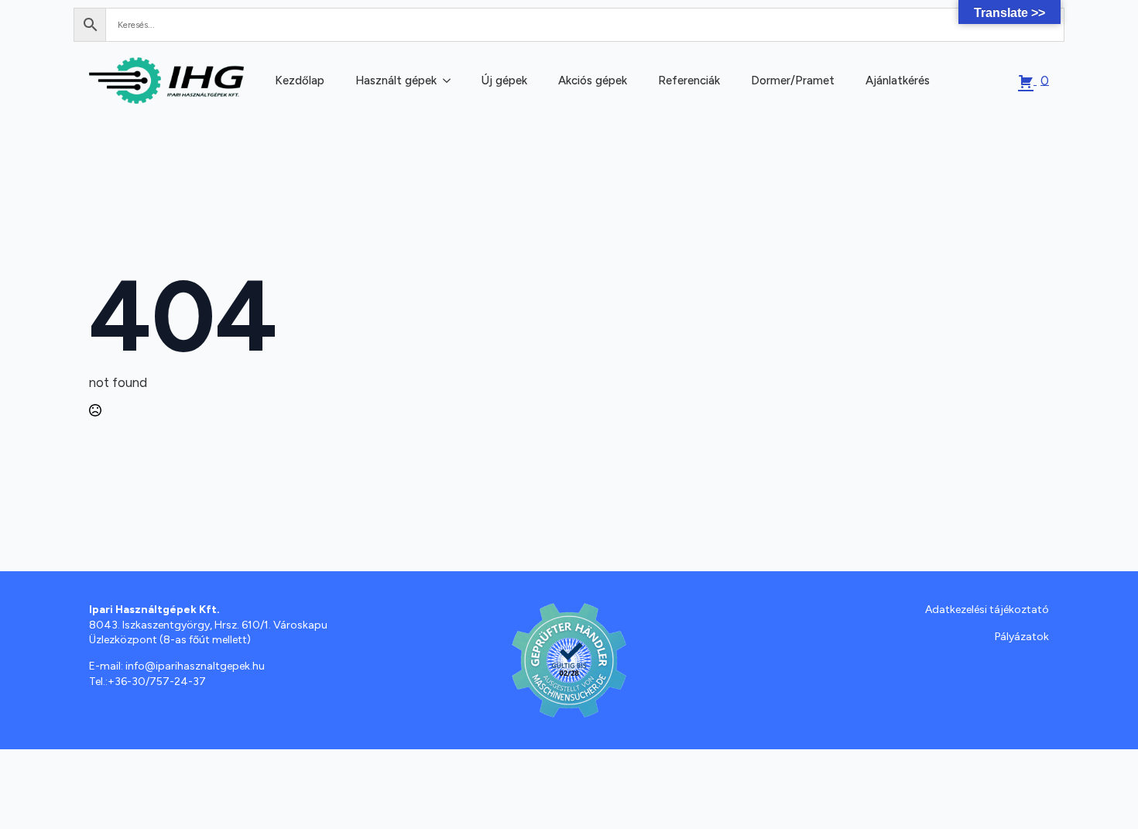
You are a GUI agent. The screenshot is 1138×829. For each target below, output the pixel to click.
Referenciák (689, 80)
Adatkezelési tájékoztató (987, 609)
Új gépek (504, 80)
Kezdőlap (299, 80)
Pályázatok (1022, 636)
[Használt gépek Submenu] (445, 81)
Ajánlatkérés (897, 80)
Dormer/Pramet (793, 80)
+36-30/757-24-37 (157, 681)
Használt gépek (396, 80)
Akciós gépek (592, 80)
